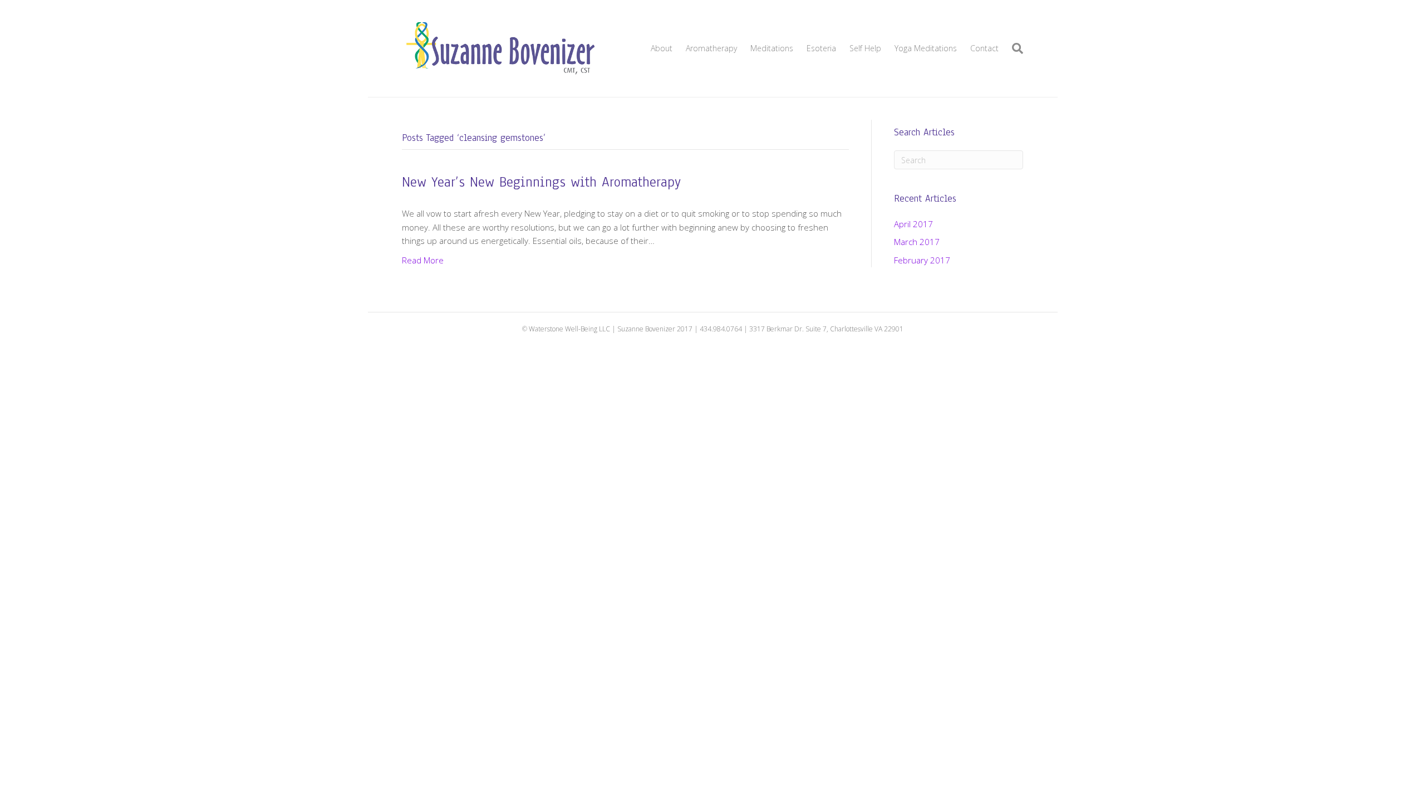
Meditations (771, 48)
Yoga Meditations (926, 48)
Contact (984, 48)
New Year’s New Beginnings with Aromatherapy (541, 182)
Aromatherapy (711, 48)
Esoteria (821, 48)
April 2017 (913, 223)
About (661, 48)
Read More (423, 260)
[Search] (1014, 48)
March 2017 (917, 241)
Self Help (865, 48)
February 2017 (922, 260)
